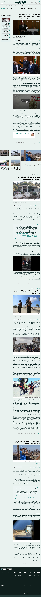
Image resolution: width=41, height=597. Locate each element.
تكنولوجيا (17, 5)
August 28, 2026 (27, 236)
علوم (15, 575)
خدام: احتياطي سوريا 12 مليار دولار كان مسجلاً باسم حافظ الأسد (5, 31)
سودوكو (39, 590)
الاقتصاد (26, 5)
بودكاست (4, 5)
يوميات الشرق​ (14, 5)
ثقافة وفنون (23, 5)
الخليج (38, 575)
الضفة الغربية (21, 283)
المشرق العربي (33, 11)
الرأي (28, 5)
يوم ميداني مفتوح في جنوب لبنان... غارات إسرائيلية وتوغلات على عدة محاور (15, 168)
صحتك (15, 574)
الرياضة (11, 5)
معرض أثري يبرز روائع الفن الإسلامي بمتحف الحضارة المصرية (28, 8)
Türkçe (36, 1)
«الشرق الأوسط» (36, 202)
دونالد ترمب (31, 433)
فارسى (32, 1)
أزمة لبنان (31, 142)
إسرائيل (18, 433)
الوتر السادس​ (19, 575)
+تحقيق (25, 585)
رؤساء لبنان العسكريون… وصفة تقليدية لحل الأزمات (23, 133)
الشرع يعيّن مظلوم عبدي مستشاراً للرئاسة (5, 35)
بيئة (15, 576)
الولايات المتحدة (33, 574)
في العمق (9, 5)
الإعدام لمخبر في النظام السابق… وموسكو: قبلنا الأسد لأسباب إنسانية (5, 27)
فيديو (6, 5)
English (38, 1)
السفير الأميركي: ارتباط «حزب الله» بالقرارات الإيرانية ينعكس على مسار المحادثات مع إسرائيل (4, 168)
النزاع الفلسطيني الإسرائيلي (32, 283)
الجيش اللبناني (18, 142)
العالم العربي (38, 11)
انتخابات (27, 142)
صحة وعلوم (20, 5)
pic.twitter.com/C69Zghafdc (23, 495)
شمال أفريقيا (38, 576)
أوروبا (34, 575)
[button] (26, 27)
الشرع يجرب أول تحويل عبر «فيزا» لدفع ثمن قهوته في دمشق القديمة (5, 38)
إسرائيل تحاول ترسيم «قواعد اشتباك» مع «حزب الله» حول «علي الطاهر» (5, 158)
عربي (39, 1)
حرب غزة (35, 433)
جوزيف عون (23, 142)
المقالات (30, 574)
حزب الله (35, 143)
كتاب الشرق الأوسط (29, 576)
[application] (26, 27)
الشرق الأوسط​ (32, 5)
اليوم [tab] (3, 15)
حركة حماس (26, 283)
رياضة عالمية (29, 585)
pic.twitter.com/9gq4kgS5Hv (23, 233)
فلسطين (16, 283)
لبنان (32, 143)
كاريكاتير (30, 575)
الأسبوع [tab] (2, 15)
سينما (20, 576)
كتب (20, 574)
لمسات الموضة (34, 585)
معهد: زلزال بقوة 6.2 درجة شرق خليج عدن (5, 24)
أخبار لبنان (35, 142)
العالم (30, 5)
